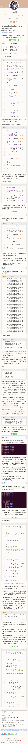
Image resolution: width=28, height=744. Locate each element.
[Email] (11, 22)
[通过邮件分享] (11, 734)
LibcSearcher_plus (19, 622)
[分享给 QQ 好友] (6, 734)
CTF (3, 32)
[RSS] (14, 22)
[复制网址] (9, 734)
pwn (11, 32)
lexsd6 (14, 12)
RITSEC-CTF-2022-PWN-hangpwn (7, 729)
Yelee (13, 740)
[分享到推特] (2, 734)
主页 (10, 18)
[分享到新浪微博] (4, 734)
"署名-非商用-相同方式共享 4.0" (17, 724)
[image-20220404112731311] (14, 454)
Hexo (8, 740)
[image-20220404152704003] (14, 508)
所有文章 (13, 18)
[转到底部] (26, 464)
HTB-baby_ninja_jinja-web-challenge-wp (19, 729)
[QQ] (17, 22)
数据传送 (8, 359)
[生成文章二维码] (13, 734)
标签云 (17, 18)
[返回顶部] (26, 461)
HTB (7, 32)
